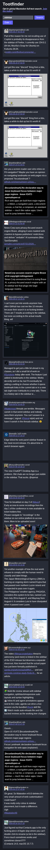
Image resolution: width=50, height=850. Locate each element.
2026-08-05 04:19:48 (17, 565)
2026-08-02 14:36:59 (17, 687)
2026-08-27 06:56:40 (17, 32)
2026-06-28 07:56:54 (17, 63)
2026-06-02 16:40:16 (17, 405)
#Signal (25, 418)
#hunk (30, 707)
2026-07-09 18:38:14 (17, 467)
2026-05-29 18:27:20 (17, 823)
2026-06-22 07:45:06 (17, 789)
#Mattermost (10, 409)
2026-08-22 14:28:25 (17, 299)
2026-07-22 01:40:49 (17, 224)
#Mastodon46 (10, 813)
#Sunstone (9, 374)
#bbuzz (36, 502)
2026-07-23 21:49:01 (17, 165)
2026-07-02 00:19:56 (17, 650)
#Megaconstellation (23, 654)
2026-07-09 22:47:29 (17, 724)
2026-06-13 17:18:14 (17, 436)
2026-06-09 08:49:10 (17, 498)
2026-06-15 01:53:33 (17, 364)
